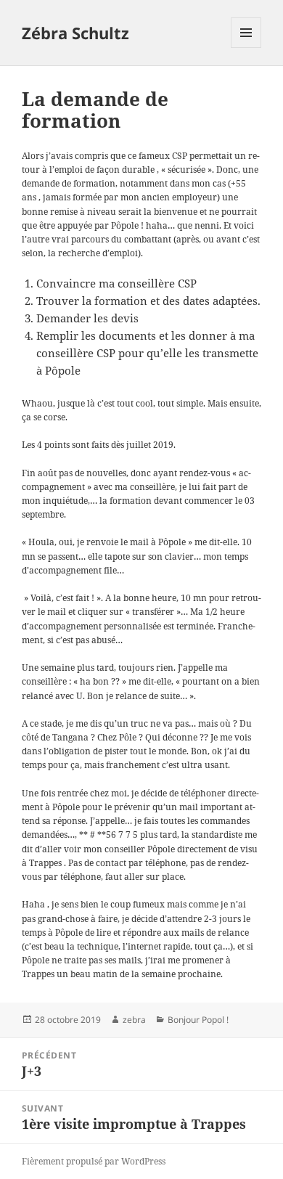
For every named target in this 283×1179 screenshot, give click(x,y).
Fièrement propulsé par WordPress (93, 1161)
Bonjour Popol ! (198, 1019)
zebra (134, 1019)
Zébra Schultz (75, 33)
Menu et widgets (246, 47)
